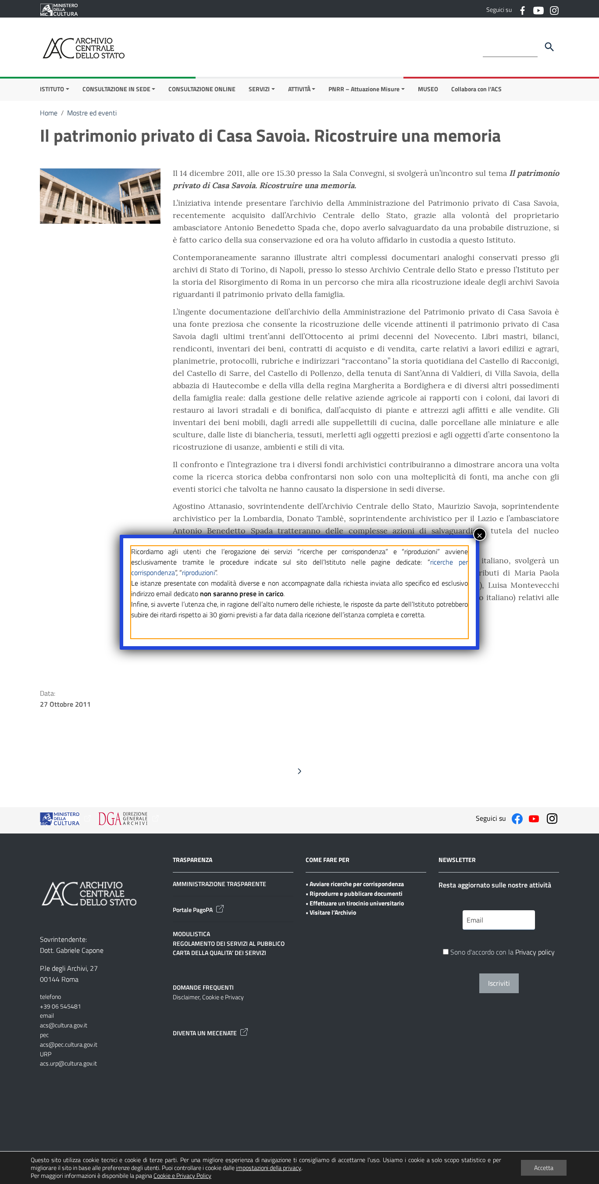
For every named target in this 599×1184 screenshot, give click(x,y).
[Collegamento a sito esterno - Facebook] (522, 9)
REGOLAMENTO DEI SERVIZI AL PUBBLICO (229, 943)
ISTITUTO (52, 88)
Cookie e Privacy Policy (182, 1175)
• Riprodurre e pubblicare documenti (354, 893)
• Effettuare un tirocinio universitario (355, 903)
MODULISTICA (191, 933)
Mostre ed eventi (92, 112)
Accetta (543, 1167)
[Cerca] (549, 47)
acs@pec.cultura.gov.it (68, 1044)
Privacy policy (535, 952)
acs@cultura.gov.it (63, 1025)
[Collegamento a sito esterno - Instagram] (554, 9)
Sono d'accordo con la (502, 952)
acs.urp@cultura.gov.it (68, 1063)
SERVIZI (259, 88)
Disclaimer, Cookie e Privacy (208, 997)
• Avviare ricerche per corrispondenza (355, 883)
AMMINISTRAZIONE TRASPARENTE (219, 883)
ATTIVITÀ (299, 88)
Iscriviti (499, 983)
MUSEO (428, 88)
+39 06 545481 (60, 1006)
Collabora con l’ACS (476, 88)
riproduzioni (198, 572)
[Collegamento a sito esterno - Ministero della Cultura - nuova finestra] (59, 9)
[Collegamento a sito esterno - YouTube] (538, 9)
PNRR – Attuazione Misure (363, 88)
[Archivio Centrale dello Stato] (84, 48)
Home (48, 112)
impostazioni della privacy (268, 1168)
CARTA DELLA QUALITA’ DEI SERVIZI (219, 952)
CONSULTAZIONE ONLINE (201, 88)
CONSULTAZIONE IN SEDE (116, 88)
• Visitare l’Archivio (331, 912)
